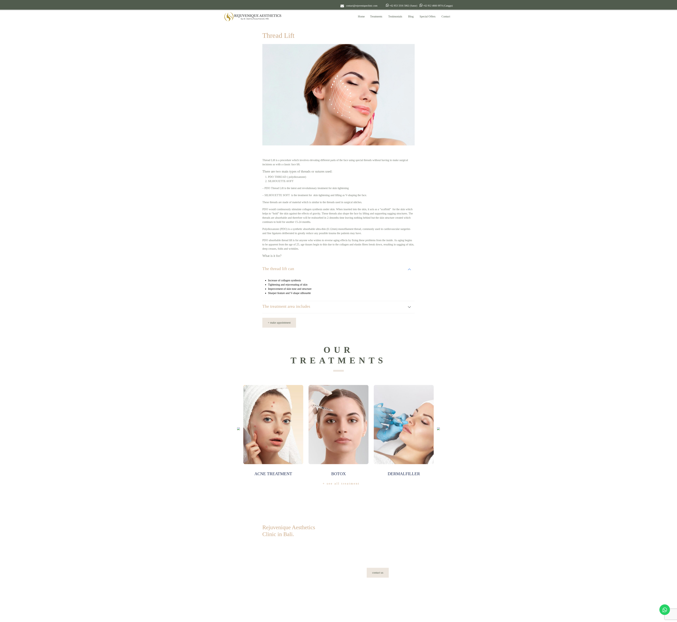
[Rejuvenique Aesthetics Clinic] (253, 16)
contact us (377, 572)
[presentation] (238, 428)
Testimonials (395, 16)
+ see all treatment (341, 483)
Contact (445, 16)
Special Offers (427, 16)
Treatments (376, 16)
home (361, 16)
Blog (411, 16)
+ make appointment (279, 322)
